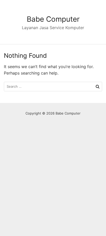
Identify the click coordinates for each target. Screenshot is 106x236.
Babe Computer (53, 19)
